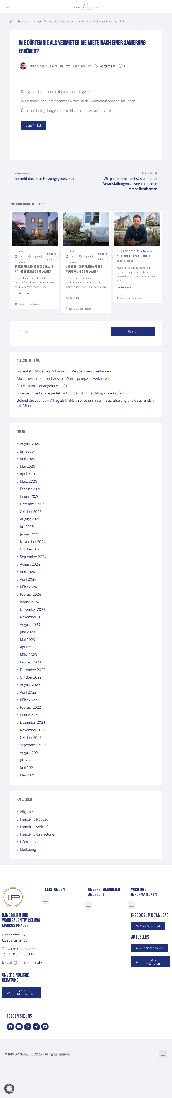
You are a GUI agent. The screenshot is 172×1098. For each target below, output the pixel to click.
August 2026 (30, 443)
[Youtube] (19, 1026)
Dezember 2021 (32, 722)
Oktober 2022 (31, 677)
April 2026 (28, 473)
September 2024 (33, 556)
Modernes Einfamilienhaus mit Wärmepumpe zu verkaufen (63, 378)
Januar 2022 (29, 714)
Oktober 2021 (31, 737)
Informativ (28, 841)
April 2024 (28, 579)
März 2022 (28, 699)
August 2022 (30, 684)
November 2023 (33, 616)
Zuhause (20, 21)
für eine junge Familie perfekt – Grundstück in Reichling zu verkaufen (70, 392)
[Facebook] (10, 1026)
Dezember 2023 (32, 609)
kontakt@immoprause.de (22, 962)
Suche (133, 331)
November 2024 (33, 541)
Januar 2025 (29, 533)
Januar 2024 (29, 601)
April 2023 (28, 646)
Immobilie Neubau (34, 819)
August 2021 (30, 752)
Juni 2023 (27, 631)
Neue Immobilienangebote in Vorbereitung (49, 385)
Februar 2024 (30, 594)
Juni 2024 (27, 571)
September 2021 (33, 744)
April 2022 (28, 692)
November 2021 (33, 729)
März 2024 (28, 586)
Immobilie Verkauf (51, 256)
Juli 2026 (27, 451)
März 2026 (28, 481)
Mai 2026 (27, 466)
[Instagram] (27, 1026)
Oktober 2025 (31, 511)
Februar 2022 (30, 707)
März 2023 (28, 654)
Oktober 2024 (31, 549)
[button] (9, 1089)
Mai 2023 (27, 639)
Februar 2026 (30, 488)
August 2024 (30, 564)
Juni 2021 (27, 767)
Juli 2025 (27, 526)
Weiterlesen (22, 293)
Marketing (28, 849)
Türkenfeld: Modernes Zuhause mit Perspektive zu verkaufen (64, 370)
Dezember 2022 (32, 669)
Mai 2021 (27, 774)
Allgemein (36, 21)
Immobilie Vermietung (37, 834)
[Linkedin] (45, 1026)
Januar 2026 (29, 496)
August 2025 (30, 518)
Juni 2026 (27, 458)
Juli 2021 (27, 759)
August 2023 (30, 624)
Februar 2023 (30, 661)
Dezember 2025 (32, 503)
